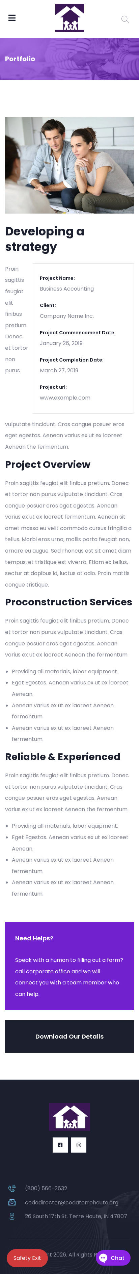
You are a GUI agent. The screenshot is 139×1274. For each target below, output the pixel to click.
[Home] (69, 1116)
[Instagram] (78, 1145)
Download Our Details (69, 1036)
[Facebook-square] (60, 1145)
